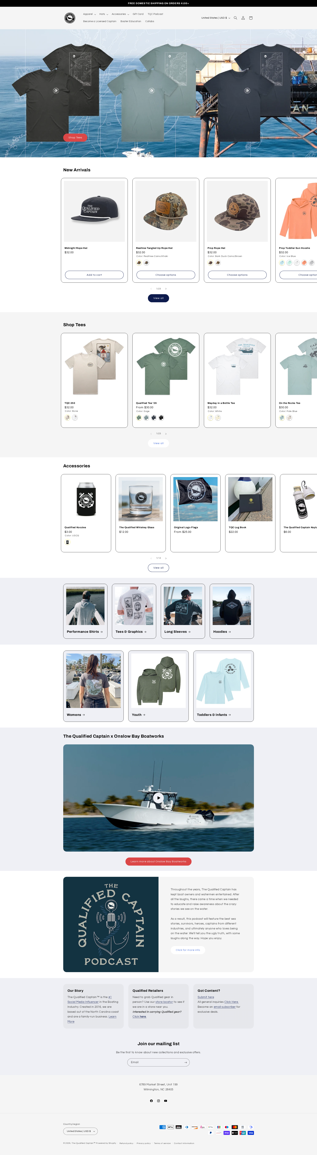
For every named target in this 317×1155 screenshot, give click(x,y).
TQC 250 (70, 403)
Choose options (165, 275)
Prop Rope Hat (216, 248)
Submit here (206, 997)
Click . (139, 1016)
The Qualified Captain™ (83, 1143)
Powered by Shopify (106, 1143)
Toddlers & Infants (212, 715)
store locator (164, 1001)
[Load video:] (158, 798)
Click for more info (188, 950)
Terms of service (162, 1143)
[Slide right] (166, 288)
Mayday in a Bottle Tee (221, 403)
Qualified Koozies (75, 527)
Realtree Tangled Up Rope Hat (154, 248)
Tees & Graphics (129, 631)
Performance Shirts (83, 631)
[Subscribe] (186, 1062)
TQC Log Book (237, 527)
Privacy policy (144, 1143)
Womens (74, 715)
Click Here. (231, 1001)
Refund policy (126, 1143)
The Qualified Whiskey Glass (136, 527)
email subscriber (225, 1006)
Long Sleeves (175, 631)
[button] (89, 14)
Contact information (184, 1143)
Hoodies (220, 631)
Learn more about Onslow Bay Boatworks (158, 861)
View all (158, 298)
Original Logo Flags (186, 527)
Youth (136, 715)
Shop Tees (75, 137)
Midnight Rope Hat (76, 248)
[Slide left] (151, 288)
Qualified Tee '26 (146, 403)
